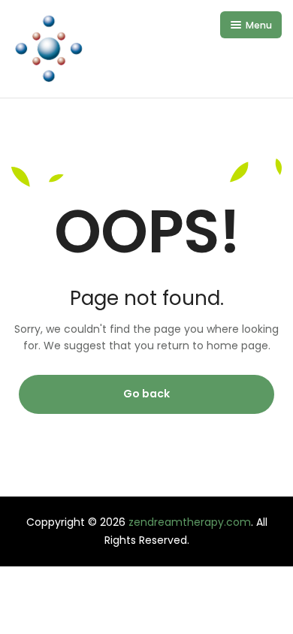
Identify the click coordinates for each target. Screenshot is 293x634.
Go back (146, 393)
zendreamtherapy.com (189, 522)
